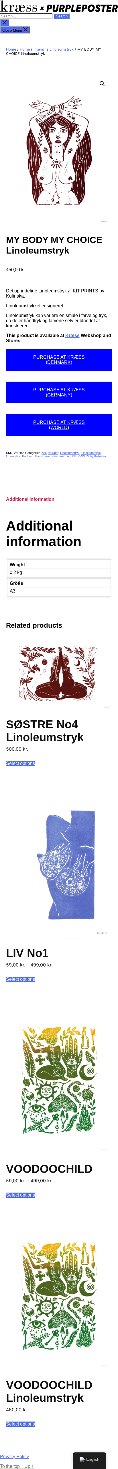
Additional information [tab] (30, 499)
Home (11, 49)
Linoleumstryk (62, 49)
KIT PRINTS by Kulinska (89, 456)
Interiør (40, 49)
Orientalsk (13, 456)
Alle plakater (50, 453)
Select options (20, 763)
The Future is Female (49, 456)
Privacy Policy (14, 1456)
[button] (102, 84)
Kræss (72, 335)
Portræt (27, 456)
